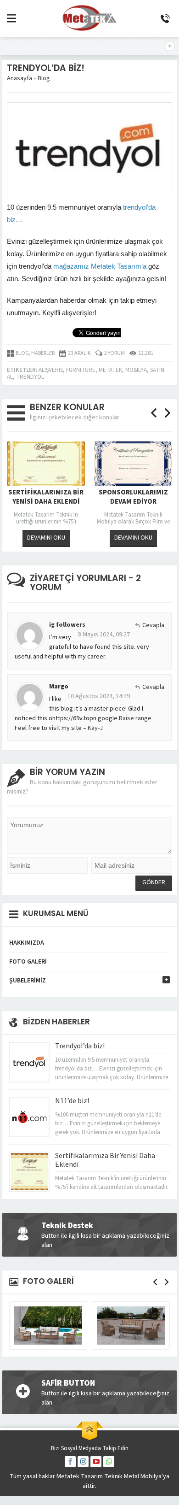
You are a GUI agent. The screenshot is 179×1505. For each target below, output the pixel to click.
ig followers (67, 624)
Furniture (80, 370)
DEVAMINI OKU (46, 537)
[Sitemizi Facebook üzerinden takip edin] (70, 1461)
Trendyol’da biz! (80, 1046)
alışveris (51, 370)
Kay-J (95, 728)
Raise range (135, 718)
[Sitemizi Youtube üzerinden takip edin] (95, 1461)
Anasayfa (19, 78)
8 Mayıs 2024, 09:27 (104, 634)
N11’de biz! (72, 1101)
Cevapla (153, 625)
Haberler (43, 353)
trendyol (30, 377)
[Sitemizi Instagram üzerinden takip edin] (83, 1461)
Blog (44, 78)
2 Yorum (114, 353)
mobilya (136, 370)
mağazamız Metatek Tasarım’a (99, 266)
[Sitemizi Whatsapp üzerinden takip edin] (108, 1461)
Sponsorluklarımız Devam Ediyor (133, 497)
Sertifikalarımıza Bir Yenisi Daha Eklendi (46, 497)
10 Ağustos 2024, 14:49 (98, 696)
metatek (110, 370)
